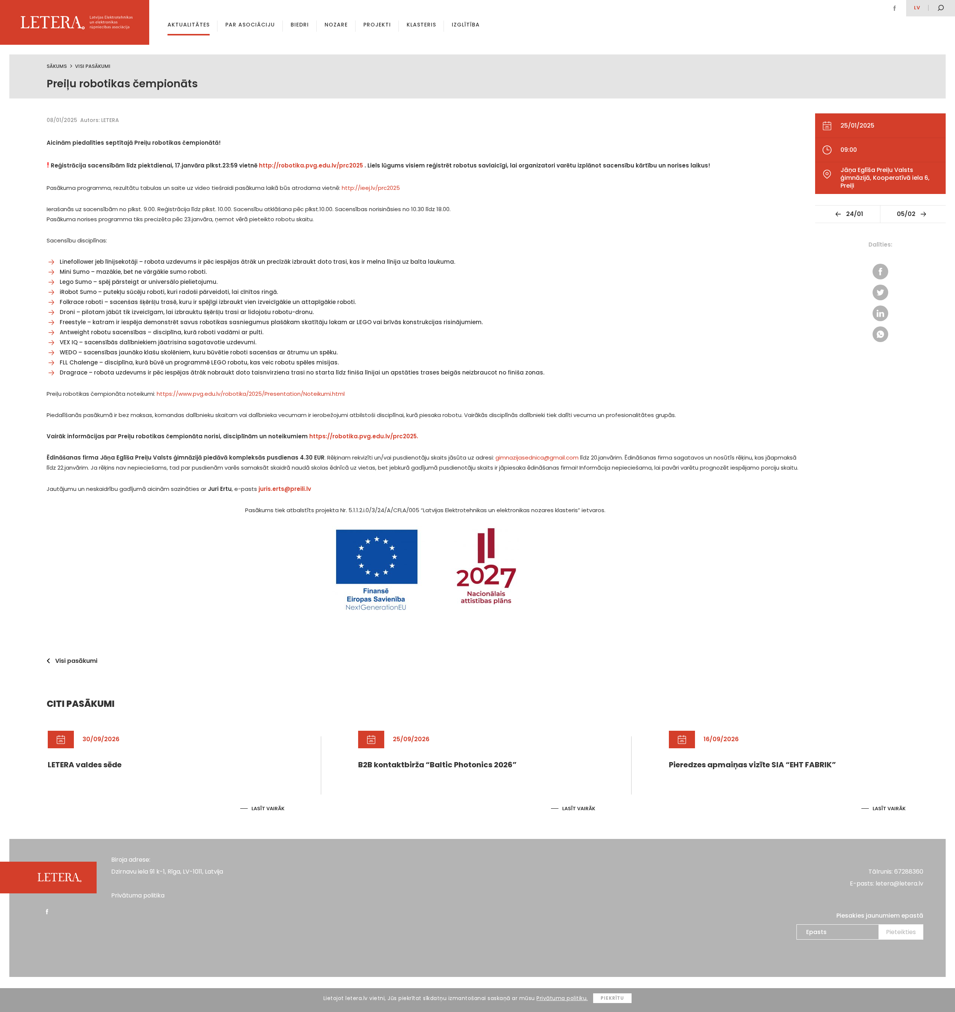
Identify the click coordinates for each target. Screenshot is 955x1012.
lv (917, 7)
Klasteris (421, 24)
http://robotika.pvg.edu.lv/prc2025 (311, 165)
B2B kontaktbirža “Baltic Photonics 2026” (437, 764)
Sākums (57, 66)
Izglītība (466, 24)
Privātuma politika (138, 895)
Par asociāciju (250, 24)
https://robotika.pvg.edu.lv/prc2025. (363, 436)
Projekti (377, 24)
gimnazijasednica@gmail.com (537, 457)
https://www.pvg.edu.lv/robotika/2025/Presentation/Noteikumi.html (251, 394)
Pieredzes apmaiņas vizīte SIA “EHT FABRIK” (752, 764)
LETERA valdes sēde (85, 764)
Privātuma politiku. (562, 998)
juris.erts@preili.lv (285, 489)
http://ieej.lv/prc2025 (371, 188)
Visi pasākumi (92, 66)
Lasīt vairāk (268, 808)
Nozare (336, 24)
